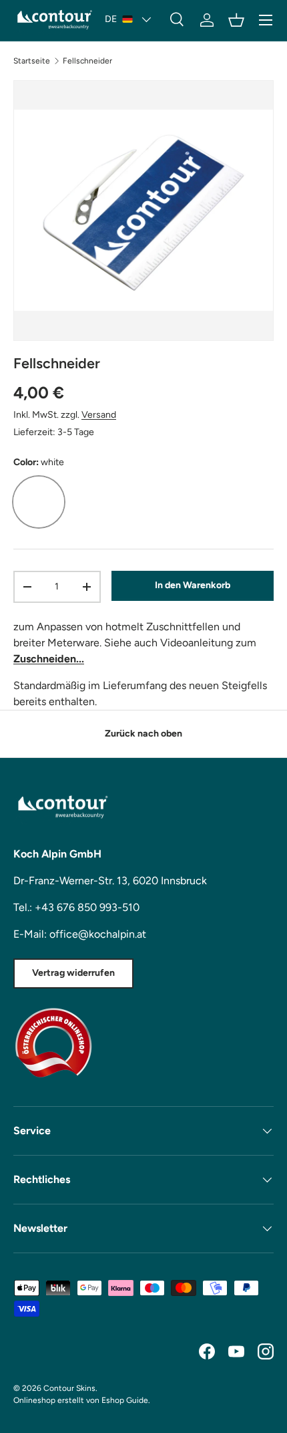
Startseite (31, 61)
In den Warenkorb (192, 585)
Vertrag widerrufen (73, 973)
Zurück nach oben (143, 733)
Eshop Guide (124, 1400)
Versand (98, 414)
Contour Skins (69, 1388)
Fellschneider (87, 61)
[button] (236, 20)
